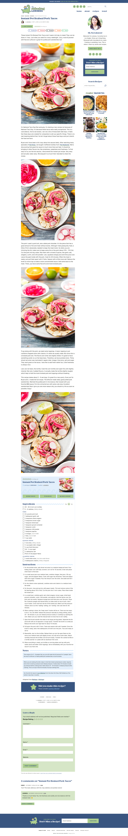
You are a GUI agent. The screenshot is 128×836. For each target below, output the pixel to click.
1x (68, 504)
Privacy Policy (84, 830)
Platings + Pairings (38, 679)
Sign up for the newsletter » (70, 1)
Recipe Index (70, 830)
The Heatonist (64, 145)
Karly (23, 785)
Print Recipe (31, 496)
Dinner (32, 15)
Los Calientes (41, 673)
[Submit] (105, 6)
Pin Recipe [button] (48, 496)
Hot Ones (32, 145)
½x (66, 504)
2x (71, 504)
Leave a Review (66, 496)
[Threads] (84, 6)
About (87, 11)
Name (25, 742)
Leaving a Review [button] (53, 688)
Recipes (96, 11)
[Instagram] (77, 6)
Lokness (46, 485)
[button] (35, 26)
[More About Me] (95, 22)
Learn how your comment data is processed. (51, 773)
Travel (104, 11)
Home (79, 11)
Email (25, 750)
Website (25, 757)
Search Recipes (95, 82)
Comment (27, 724)
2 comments (41, 702)
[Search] (105, 85)
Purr (74, 833)
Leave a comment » (52, 702)
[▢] (24, 507)
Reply (42, 785)
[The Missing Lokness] (33, 9)
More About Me (94, 48)
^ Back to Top (42, 830)
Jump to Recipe (27, 26)
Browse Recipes (61, 830)
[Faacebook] (74, 6)
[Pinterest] (81, 6)
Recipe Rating (28, 719)
